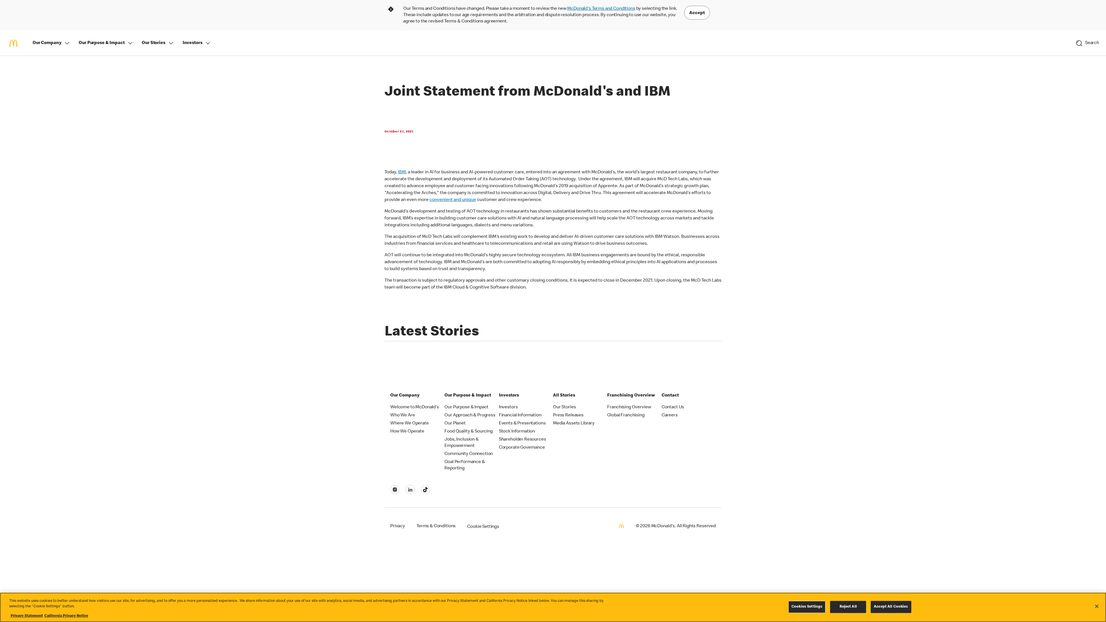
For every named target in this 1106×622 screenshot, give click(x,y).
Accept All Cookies (891, 607)
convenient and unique (452, 200)
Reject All (848, 607)
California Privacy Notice (66, 616)
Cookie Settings (483, 527)
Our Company (47, 43)
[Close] (1096, 606)
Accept (697, 13)
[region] (553, 607)
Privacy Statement (27, 616)
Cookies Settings (806, 607)
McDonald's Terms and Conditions (601, 9)
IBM (402, 172)
